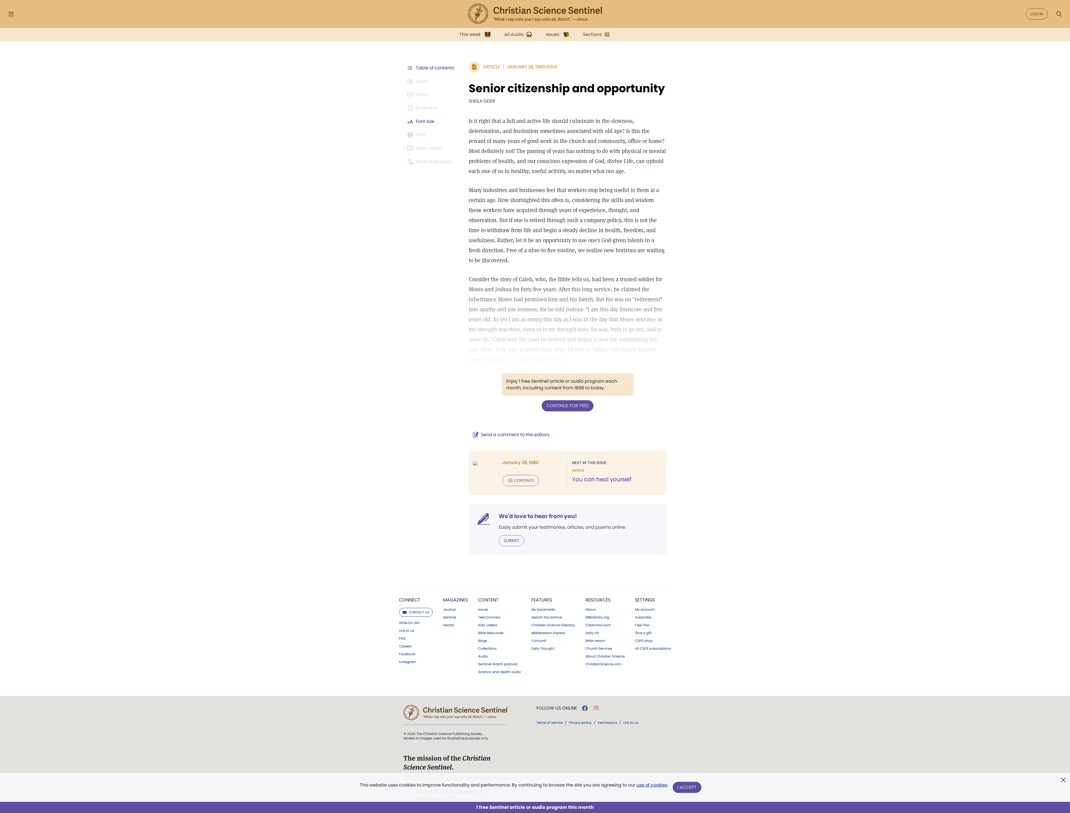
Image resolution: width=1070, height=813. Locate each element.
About (590, 609)
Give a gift (643, 633)
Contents (524, 480)
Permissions (607, 722)
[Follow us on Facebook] (585, 708)
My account (645, 609)
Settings (645, 600)
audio (499, 672)
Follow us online (556, 708)
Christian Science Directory (553, 625)
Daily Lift (592, 633)
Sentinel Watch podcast (497, 664)
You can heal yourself (602, 479)
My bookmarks (543, 609)
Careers (405, 646)
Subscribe (643, 617)
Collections (487, 648)
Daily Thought (542, 648)
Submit (511, 540)
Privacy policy (580, 722)
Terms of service (549, 722)
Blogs (482, 640)
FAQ (402, 638)
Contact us (419, 612)
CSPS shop (644, 640)
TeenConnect (489, 617)
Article (491, 67)
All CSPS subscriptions (653, 648)
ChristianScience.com (603, 664)
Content (488, 600)
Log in (1036, 14)
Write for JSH (409, 623)
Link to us (406, 630)
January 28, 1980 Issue (532, 67)
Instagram (407, 662)
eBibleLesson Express (548, 633)
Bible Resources (491, 633)
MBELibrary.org (597, 617)
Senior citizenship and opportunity (567, 88)
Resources (598, 600)
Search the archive (546, 617)
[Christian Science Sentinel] (535, 14)
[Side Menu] (11, 14)
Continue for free (567, 405)
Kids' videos (487, 625)
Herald (448, 625)
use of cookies (651, 785)
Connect (409, 600)
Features (541, 600)
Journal (449, 609)
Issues (483, 609)
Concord (538, 640)
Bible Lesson (595, 640)
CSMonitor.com (598, 625)
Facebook (407, 654)
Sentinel (449, 617)
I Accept (687, 787)
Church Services (598, 648)
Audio (483, 656)
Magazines (455, 600)
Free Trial (642, 625)
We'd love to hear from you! (538, 516)
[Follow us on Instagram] (596, 708)
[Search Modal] (1059, 14)
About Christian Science (605, 656)
